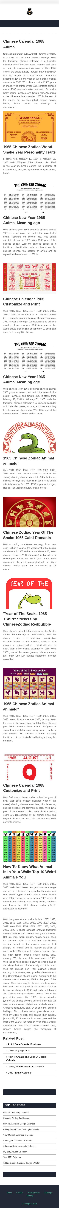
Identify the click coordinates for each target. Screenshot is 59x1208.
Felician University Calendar (16, 1112)
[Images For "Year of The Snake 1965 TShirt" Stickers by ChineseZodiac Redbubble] (29, 593)
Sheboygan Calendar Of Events (17, 1140)
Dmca (9, 1193)
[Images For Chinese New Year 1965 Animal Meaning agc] (29, 197)
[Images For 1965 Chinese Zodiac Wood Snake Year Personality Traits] (29, 126)
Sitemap (30, 1196)
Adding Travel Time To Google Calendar (21, 1129)
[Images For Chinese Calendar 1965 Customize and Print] (29, 278)
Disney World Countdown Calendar (26, 1066)
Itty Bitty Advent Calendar (15, 1152)
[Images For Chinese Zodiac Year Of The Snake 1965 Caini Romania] (29, 512)
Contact (19, 1193)
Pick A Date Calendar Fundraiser (24, 1044)
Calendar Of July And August (16, 1118)
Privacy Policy (33, 1193)
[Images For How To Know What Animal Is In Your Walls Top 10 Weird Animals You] (29, 846)
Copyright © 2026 (29, 1204)
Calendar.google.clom (19, 1050)
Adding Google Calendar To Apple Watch (21, 1163)
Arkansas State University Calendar (19, 1146)
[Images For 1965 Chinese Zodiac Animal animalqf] (29, 437)
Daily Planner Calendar (19, 1072)
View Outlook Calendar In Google (18, 1135)
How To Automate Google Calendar (19, 1124)
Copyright (48, 1193)
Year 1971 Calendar (12, 1157)
